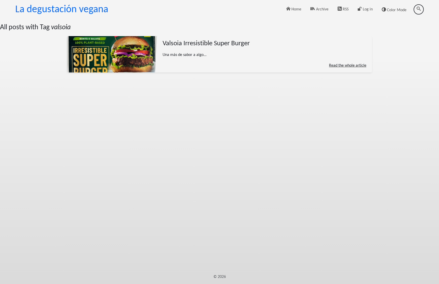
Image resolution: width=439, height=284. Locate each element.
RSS (345, 9)
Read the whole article (347, 65)
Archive (321, 9)
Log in (367, 9)
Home (295, 9)
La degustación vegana (61, 10)
